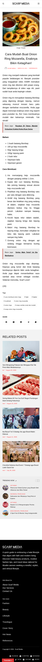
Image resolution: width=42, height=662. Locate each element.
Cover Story (8, 628)
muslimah (7, 301)
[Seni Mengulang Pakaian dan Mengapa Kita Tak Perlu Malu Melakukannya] (21, 351)
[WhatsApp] (35, 322)
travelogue (21, 494)
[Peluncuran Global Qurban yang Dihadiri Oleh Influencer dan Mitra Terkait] (5, 488)
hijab (26, 297)
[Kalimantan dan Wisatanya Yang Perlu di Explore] (5, 496)
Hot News (13, 485)
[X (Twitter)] (13, 322)
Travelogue (7, 622)
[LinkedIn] (21, 322)
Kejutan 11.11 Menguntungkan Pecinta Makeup (22, 506)
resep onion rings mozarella (13, 309)
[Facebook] (6, 322)
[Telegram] (28, 322)
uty (7, 609)
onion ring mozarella (21, 301)
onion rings (8, 305)
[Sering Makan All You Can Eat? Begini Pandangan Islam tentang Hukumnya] (21, 384)
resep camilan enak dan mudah (25, 305)
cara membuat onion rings (12, 297)
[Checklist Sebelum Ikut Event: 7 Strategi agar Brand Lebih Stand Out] (21, 451)
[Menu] (38, 3)
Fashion (6, 603)
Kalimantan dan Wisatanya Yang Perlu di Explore (22, 497)
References (33, 68)
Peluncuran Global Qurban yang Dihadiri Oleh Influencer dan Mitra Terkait (24, 489)
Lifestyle (6, 616)
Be (4, 609)
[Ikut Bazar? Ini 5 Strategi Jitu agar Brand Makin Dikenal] (21, 418)
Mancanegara (15, 511)
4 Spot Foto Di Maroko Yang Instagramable (23, 513)
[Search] (3, 3)
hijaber (34, 297)
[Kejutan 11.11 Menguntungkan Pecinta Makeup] (5, 505)
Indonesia (13, 494)
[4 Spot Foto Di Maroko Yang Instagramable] (5, 513)
